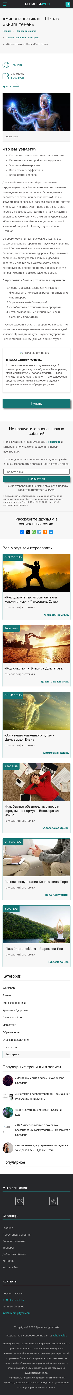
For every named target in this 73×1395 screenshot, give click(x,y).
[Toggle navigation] (5, 4)
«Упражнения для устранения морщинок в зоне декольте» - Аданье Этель (42, 1148)
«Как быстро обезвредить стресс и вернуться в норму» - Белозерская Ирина (31, 810)
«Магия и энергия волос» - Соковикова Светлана (39, 1080)
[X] (28, 532)
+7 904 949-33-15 (13, 1300)
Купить (7, 86)
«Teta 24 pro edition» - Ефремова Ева (33, 949)
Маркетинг (9, 1025)
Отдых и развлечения (16, 1040)
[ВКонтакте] (22, 532)
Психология (10, 1047)
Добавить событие (14, 1254)
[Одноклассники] (45, 532)
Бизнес (7, 995)
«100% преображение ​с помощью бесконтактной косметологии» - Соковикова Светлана (42, 1130)
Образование (11, 1032)
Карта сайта (10, 1267)
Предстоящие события (17, 1234)
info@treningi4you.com (16, 1313)
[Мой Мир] (51, 532)
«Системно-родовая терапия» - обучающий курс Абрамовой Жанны (42, 1096)
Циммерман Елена (56, 753)
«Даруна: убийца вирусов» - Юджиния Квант (39, 1112)
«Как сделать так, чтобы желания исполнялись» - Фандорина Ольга (31, 599)
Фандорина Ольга (56, 615)
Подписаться (36, 479)
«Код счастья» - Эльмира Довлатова (33, 668)
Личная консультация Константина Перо (36, 882)
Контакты (8, 1261)
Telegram (54, 442)
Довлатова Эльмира (55, 681)
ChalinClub (60, 1335)
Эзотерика (12, 136)
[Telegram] (39, 532)
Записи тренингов (14, 1241)
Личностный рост (13, 1017)
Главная (8, 1228)
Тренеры (8, 1247)
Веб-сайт (16, 65)
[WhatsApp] (34, 532)
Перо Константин (57, 895)
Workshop (9, 988)
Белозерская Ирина (55, 828)
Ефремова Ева (58, 962)
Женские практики (14, 1003)
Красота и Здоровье (15, 1010)
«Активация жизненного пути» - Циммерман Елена (29, 737)
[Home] (36, 4)
